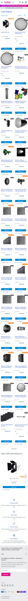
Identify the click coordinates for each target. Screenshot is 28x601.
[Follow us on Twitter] (5, 585)
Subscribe (5, 574)
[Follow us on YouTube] (10, 585)
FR (13, 2)
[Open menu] (2, 2)
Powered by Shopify (5, 598)
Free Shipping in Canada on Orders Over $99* (14, 7)
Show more (14, 448)
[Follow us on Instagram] (7, 585)
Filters (19, 15)
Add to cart (6, 48)
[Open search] (20, 2)
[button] (24, 15)
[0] (25, 2)
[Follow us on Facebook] (2, 585)
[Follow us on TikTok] (13, 585)
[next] (25, 476)
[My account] (22, 2)
